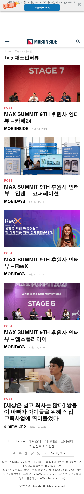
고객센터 (67, 441)
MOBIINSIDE (16, 128)
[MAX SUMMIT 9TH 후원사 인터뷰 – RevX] (42, 228)
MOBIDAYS (14, 201)
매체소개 (35, 441)
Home (7, 51)
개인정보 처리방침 (42, 446)
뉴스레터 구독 (42, 7)
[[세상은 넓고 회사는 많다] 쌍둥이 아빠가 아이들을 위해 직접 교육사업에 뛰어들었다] (42, 374)
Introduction (16, 441)
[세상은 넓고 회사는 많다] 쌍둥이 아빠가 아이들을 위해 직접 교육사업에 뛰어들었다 (40, 411)
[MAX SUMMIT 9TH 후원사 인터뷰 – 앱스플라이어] (42, 301)
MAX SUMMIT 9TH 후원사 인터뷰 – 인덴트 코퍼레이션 (41, 190)
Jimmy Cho (15, 426)
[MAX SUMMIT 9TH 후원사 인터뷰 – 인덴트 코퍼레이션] (42, 156)
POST (8, 107)
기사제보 (51, 441)
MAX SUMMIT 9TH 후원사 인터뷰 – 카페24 (41, 117)
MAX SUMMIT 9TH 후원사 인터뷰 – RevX (41, 262)
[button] (42, 5)
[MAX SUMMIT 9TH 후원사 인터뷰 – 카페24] (42, 83)
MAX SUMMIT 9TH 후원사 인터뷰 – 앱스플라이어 (41, 335)
